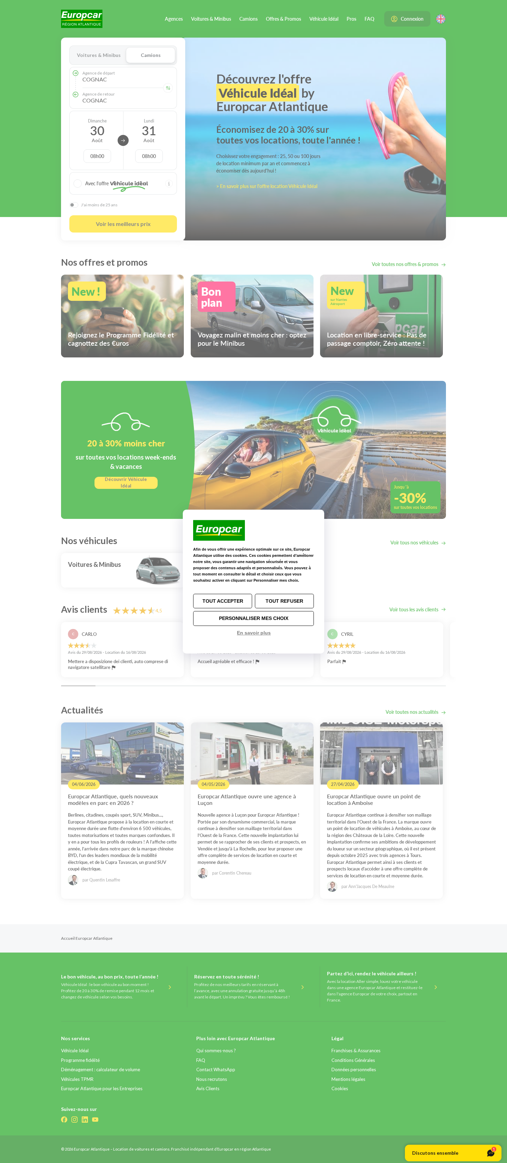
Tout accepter (222, 601)
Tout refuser (284, 601)
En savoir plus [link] (254, 632)
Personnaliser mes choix (253, 618)
